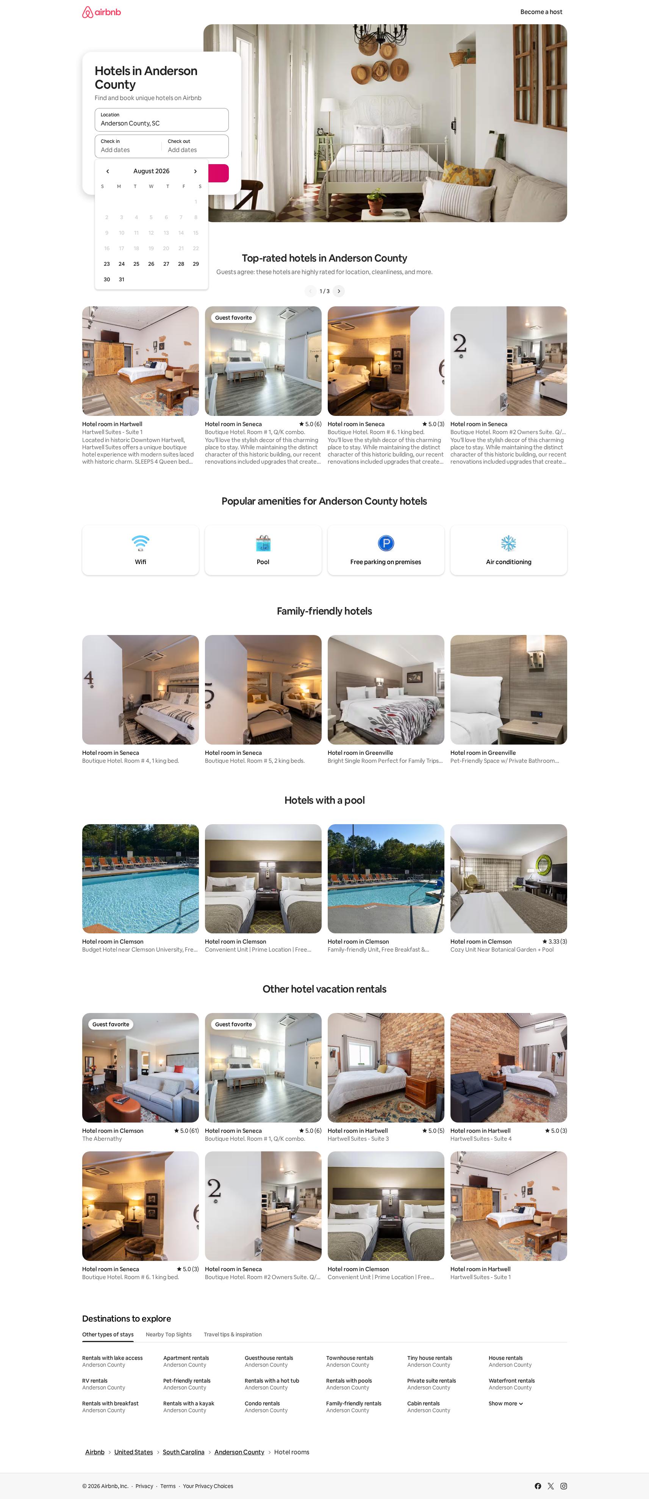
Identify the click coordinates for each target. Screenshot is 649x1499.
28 (181, 263)
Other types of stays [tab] (108, 1334)
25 (136, 263)
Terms (168, 1486)
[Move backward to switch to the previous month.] (108, 171)
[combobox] (162, 123)
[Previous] (311, 291)
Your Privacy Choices (208, 1486)
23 (107, 263)
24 (122, 263)
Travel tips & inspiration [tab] (233, 1334)
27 (166, 263)
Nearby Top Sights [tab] (169, 1334)
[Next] (339, 291)
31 (121, 279)
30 (107, 279)
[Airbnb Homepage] (101, 12)
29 (196, 263)
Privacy (144, 1486)
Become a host (542, 12)
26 (151, 263)
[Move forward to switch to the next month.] (195, 171)
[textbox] (128, 149)
